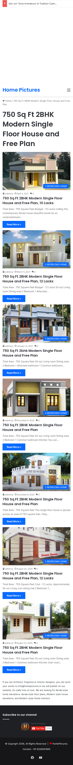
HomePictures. (60, 743)
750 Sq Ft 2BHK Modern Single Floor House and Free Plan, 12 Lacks (33, 279)
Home (8, 100)
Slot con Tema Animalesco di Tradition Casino (33, 3)
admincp (9, 193)
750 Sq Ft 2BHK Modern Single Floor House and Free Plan (33, 427)
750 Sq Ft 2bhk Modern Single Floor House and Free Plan (32, 353)
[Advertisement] (36, 45)
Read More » (14, 224)
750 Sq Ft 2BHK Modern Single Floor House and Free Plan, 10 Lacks (33, 200)
